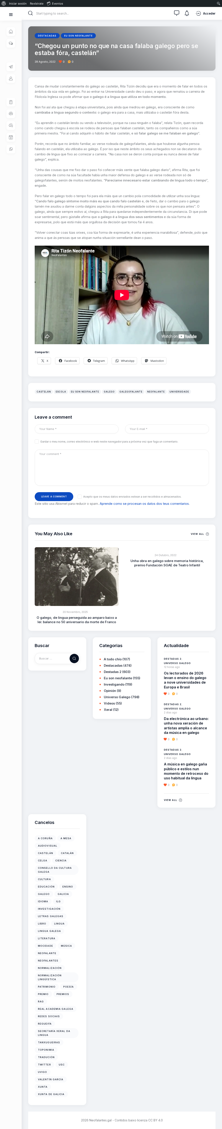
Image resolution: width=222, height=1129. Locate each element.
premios (63, 994)
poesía (68, 986)
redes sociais (49, 1016)
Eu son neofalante (78, 35)
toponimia (46, 1049)
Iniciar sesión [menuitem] (18, 3)
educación (46, 886)
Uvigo (42, 1072)
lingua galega (49, 931)
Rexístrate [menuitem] (37, 3)
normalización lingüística (50, 977)
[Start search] (30, 13)
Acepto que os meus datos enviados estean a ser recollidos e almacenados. (132, 496)
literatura (46, 938)
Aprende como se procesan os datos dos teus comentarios (144, 504)
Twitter (44, 1064)
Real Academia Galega (55, 1008)
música (66, 945)
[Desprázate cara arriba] (215, 1117)
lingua (59, 923)
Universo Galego (117, 697)
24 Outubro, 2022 (165, 555)
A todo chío (113, 659)
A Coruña (45, 838)
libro (42, 923)
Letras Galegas (50, 916)
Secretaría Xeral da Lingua (54, 1033)
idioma (43, 901)
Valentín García (51, 1079)
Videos (109, 703)
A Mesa (66, 838)
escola (61, 391)
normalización (50, 968)
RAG (41, 1001)
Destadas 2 (112, 672)
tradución (46, 1057)
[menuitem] (4, 3)
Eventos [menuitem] (57, 3)
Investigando (114, 684)
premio (43, 994)
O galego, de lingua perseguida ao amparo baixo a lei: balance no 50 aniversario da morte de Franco (77, 620)
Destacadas (47, 35)
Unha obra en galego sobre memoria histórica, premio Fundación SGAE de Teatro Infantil (167, 563)
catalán (67, 853)
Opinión (110, 691)
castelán (44, 391)
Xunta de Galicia (51, 1094)
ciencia (61, 860)
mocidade (45, 945)
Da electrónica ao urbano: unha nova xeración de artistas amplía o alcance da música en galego (186, 725)
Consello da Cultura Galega (55, 869)
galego (109, 391)
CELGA (42, 860)
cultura (44, 879)
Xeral (108, 710)
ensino (67, 886)
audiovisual (47, 845)
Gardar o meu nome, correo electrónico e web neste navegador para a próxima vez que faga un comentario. (109, 441)
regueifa (45, 1023)
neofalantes (48, 960)
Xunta (43, 1086)
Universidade (179, 391)
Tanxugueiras (49, 1042)
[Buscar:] (57, 658)
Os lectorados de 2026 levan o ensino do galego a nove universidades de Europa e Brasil (185, 680)
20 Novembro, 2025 (75, 612)
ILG (58, 901)
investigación (49, 908)
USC (62, 1064)
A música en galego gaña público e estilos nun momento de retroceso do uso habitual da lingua (186, 771)
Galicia (63, 894)
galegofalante (130, 391)
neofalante (156, 391)
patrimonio (47, 986)
